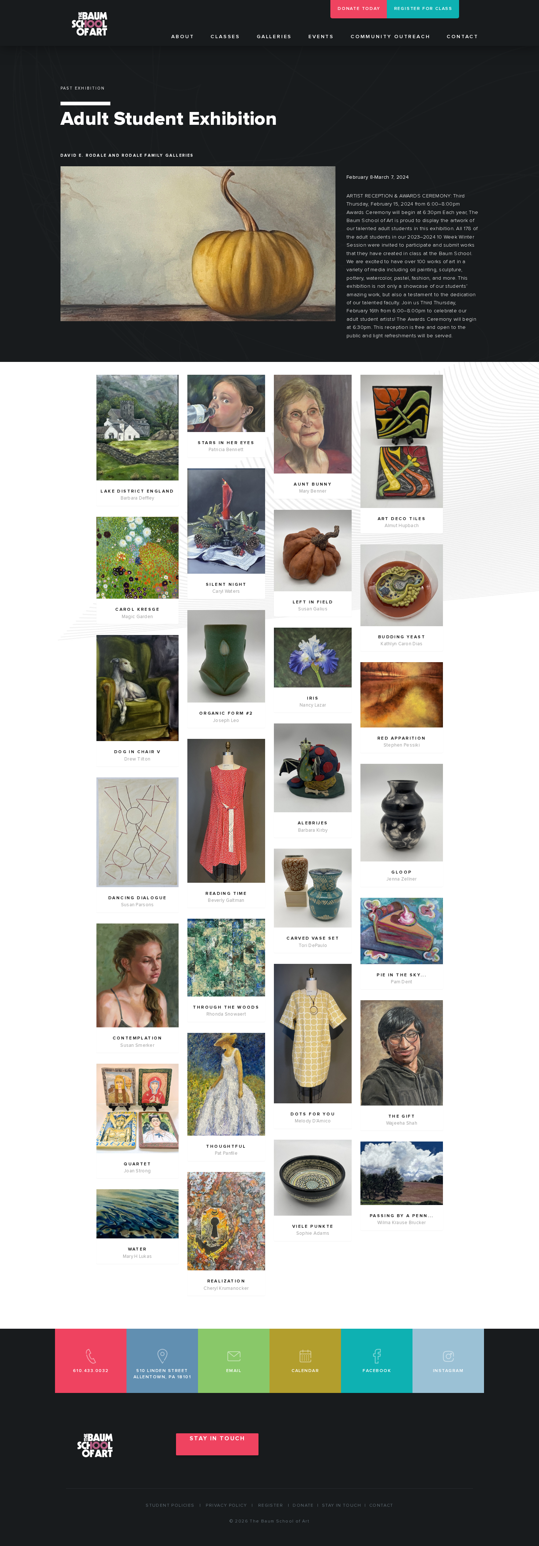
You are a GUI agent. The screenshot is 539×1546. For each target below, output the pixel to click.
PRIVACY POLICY (226, 1505)
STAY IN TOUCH (217, 1438)
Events (321, 36)
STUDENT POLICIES (170, 1505)
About (182, 36)
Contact (462, 36)
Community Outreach (390, 36)
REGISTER (270, 1505)
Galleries (274, 36)
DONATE (303, 1505)
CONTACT (381, 1505)
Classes (225, 36)
